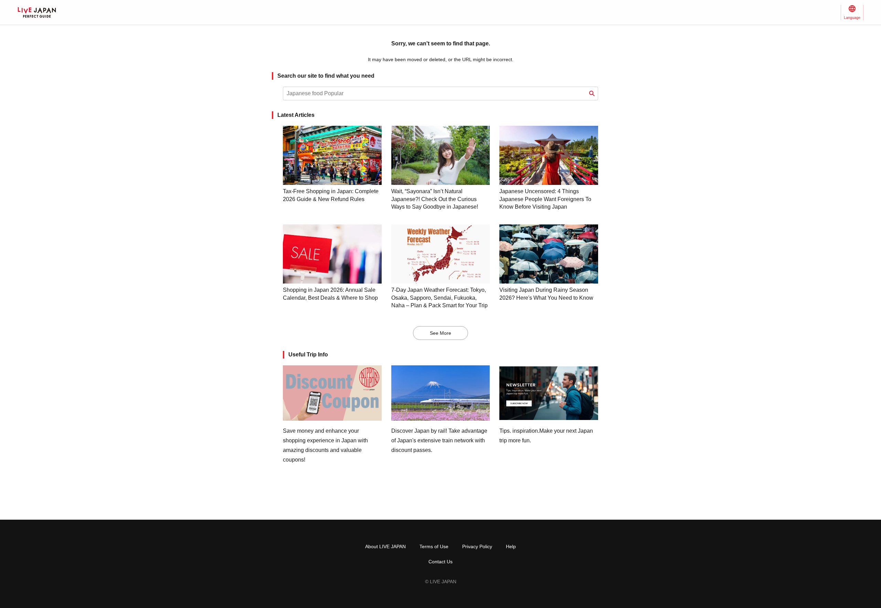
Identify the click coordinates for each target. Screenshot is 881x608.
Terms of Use (434, 546)
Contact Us (440, 561)
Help (511, 546)
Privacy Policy (477, 546)
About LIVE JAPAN (385, 546)
